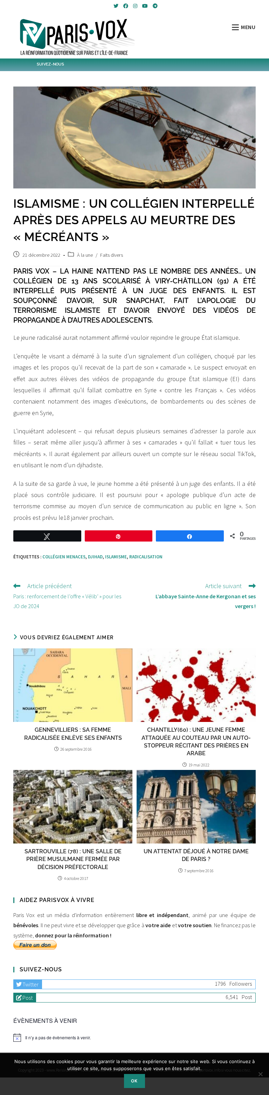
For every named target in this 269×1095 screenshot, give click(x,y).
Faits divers (111, 255)
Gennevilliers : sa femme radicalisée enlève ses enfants (73, 733)
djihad (95, 557)
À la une (85, 255)
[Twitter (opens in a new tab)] (115, 6)
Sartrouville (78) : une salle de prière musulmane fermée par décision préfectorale (73, 859)
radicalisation (146, 557)
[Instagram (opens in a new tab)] (135, 6)
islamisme (116, 557)
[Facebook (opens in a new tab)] (125, 6)
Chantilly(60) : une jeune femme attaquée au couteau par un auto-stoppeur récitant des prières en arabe (196, 741)
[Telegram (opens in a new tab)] (154, 6)
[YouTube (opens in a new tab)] (145, 6)
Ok (134, 1080)
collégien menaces (63, 557)
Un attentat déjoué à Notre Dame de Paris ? (196, 855)
